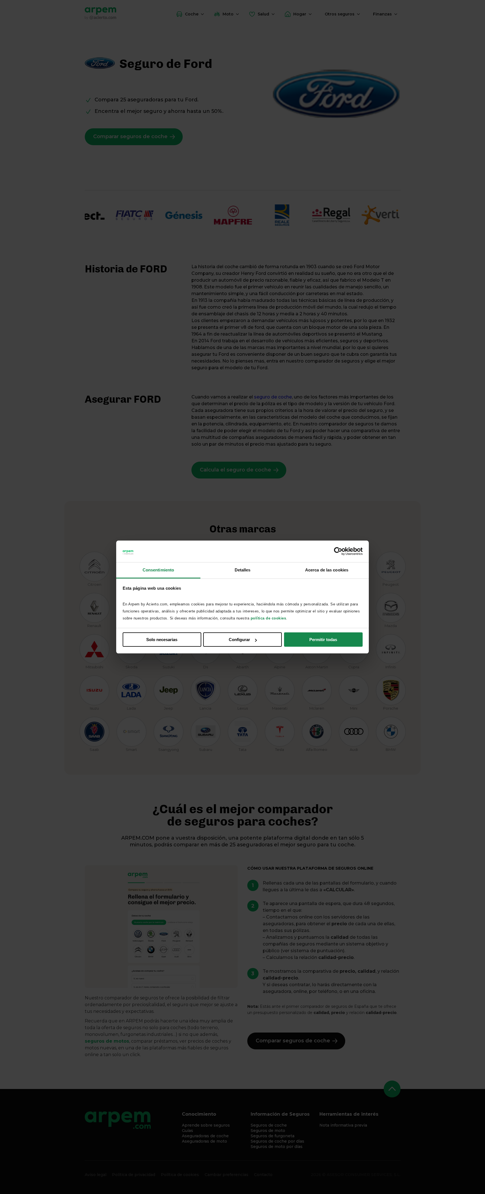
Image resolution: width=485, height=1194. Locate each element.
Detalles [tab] (243, 570)
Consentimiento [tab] (158, 570)
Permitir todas (323, 639)
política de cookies (268, 618)
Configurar (239, 639)
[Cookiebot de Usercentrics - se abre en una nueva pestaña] (338, 551)
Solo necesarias (161, 639)
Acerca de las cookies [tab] (326, 570)
